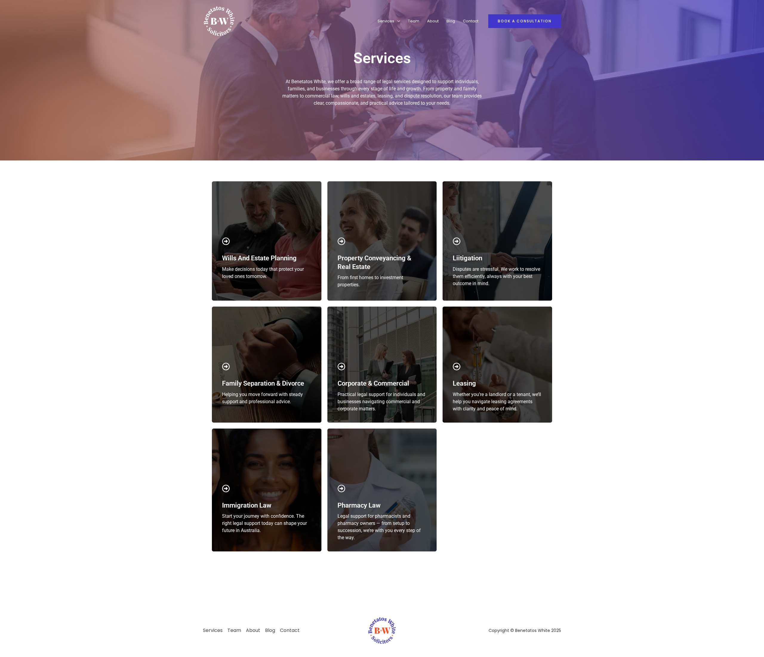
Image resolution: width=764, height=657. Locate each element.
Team (413, 21)
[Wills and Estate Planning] (226, 241)
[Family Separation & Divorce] (226, 366)
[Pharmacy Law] (341, 488)
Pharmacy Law (359, 505)
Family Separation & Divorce (263, 383)
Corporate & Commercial (373, 383)
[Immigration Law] (226, 488)
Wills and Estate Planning (259, 258)
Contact (470, 21)
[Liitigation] (456, 241)
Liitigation (467, 258)
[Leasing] (456, 366)
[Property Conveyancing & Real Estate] (341, 241)
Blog (450, 21)
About (433, 21)
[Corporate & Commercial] (341, 366)
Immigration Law (246, 505)
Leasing (464, 383)
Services (386, 21)
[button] (524, 21)
